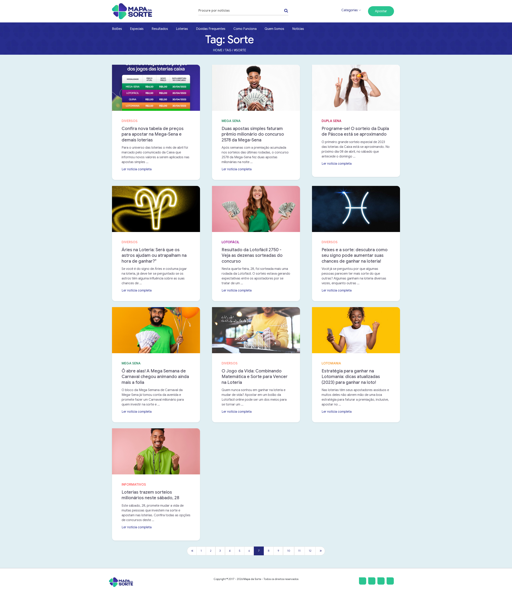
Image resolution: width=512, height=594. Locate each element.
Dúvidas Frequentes (210, 29)
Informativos (134, 485)
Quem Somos (274, 29)
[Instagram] (362, 581)
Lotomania (331, 363)
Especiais (137, 29)
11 (299, 551)
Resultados (160, 29)
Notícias (298, 29)
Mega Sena (231, 121)
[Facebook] (372, 581)
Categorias (350, 10)
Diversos (130, 121)
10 (288, 551)
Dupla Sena (331, 121)
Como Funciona (245, 29)
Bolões (117, 29)
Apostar (381, 11)
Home (217, 50)
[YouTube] (390, 581)
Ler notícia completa (138, 169)
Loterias (182, 29)
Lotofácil (230, 242)
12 (310, 551)
